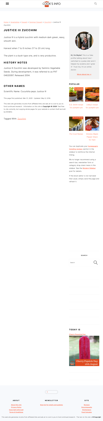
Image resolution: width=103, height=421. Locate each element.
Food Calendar (87, 412)
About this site (16, 405)
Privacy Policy (16, 407)
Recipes (87, 405)
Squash (24, 22)
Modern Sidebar (89, 168)
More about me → (84, 74)
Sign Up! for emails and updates (51, 405)
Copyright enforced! (16, 410)
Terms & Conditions (16, 412)
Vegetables (14, 22)
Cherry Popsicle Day (77, 334)
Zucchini (47, 22)
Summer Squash (35, 22)
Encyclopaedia (86, 407)
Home (6, 22)
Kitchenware (86, 410)
